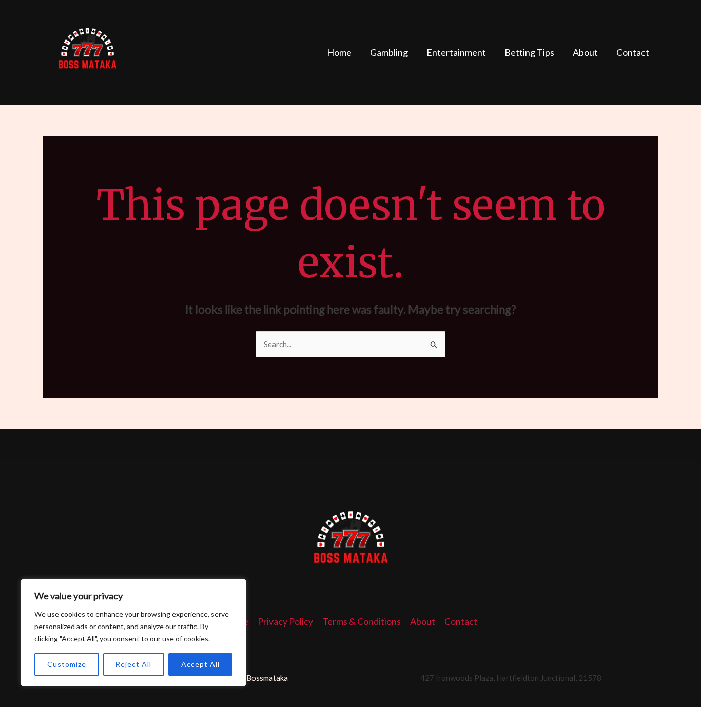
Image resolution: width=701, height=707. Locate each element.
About (585, 52)
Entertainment (456, 52)
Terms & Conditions (361, 621)
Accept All (200, 664)
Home (339, 52)
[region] (133, 632)
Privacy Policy (285, 621)
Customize (66, 664)
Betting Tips (529, 52)
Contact (632, 52)
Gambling (389, 52)
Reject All (133, 664)
